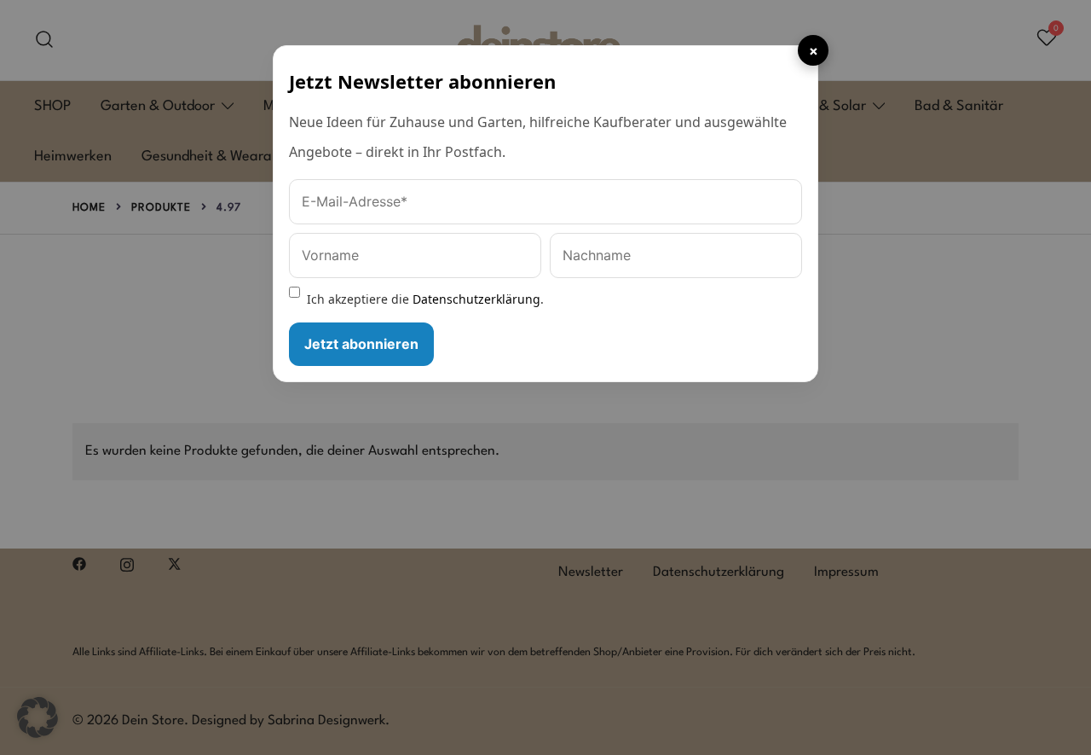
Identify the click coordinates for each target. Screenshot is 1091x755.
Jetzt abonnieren (361, 343)
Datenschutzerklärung (476, 299)
